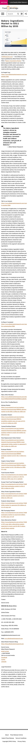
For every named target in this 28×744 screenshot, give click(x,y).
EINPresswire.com (7, 56)
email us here (5, 651)
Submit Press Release (8, 738)
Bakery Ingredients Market (13, 61)
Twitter (3, 659)
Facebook (4, 657)
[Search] (18, 13)
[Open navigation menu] (2, 13)
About (7, 735)
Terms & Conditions (20, 738)
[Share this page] (26, 13)
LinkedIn (3, 661)
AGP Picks (4, 2)
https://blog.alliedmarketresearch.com (12, 644)
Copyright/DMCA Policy (9, 741)
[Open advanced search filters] (21, 13)
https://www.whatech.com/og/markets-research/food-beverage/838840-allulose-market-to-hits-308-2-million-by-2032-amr (14, 409)
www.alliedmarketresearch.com (13, 638)
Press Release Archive (16, 735)
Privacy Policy (22, 741)
